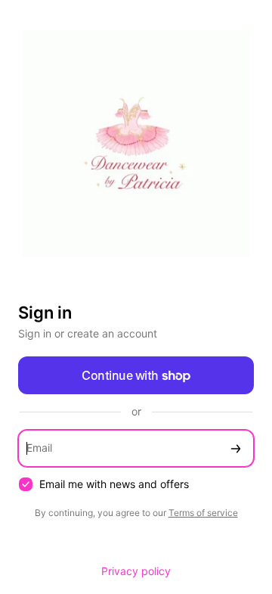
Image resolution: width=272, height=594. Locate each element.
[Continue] (236, 448)
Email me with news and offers (114, 483)
